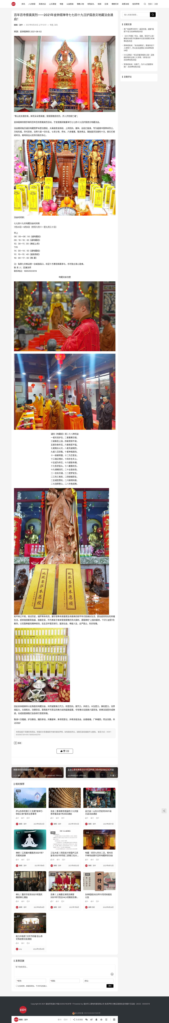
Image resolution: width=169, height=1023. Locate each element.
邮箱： (53, 981)
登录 (150, 4)
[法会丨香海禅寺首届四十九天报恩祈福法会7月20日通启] (65, 798)
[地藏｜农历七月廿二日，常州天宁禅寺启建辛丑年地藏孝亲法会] (99, 840)
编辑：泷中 (18, 25)
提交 (110, 986)
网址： (87, 981)
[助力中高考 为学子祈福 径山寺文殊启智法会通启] (30, 923)
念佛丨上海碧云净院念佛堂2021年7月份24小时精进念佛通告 (64, 896)
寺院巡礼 (90, 4)
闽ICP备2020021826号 (62, 1004)
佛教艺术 (115, 4)
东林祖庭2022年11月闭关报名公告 (98, 895)
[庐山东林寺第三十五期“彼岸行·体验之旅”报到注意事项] (30, 798)
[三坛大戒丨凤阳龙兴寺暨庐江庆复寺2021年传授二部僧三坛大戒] (65, 840)
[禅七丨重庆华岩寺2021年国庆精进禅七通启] (30, 881)
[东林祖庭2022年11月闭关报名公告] (99, 881)
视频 (99, 4)
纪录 (106, 4)
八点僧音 (31, 4)
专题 (61, 4)
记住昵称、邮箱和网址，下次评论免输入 (32, 986)
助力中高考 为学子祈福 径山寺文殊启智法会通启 (29, 937)
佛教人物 (80, 4)
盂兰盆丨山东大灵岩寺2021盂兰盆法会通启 (98, 812)
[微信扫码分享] (86, 1019)
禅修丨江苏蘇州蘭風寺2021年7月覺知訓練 (29, 854)
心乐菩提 (52, 4)
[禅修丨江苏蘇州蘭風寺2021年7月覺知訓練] (30, 840)
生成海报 (79, 1019)
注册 (156, 4)
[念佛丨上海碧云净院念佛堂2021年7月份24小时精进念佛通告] (65, 881)
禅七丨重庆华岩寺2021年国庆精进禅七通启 (29, 895)
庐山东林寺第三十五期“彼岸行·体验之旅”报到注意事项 (29, 812)
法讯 (56, 25)
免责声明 (135, 4)
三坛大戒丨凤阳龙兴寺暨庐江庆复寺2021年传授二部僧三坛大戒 (64, 854)
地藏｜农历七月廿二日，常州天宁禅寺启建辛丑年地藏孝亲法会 (99, 854)
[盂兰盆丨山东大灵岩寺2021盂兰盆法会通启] (99, 798)
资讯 (23, 4)
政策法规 (125, 4)
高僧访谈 (42, 4)
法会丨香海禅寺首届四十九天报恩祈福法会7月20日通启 (64, 812)
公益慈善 (70, 4)
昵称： (20, 981)
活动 (19, 743)
